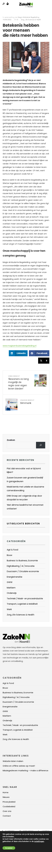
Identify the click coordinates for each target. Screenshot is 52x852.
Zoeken (11, 440)
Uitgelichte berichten (23, 523)
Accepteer (9, 848)
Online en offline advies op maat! (19, 766)
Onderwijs (12, 593)
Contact (7, 816)
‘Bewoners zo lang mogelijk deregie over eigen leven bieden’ (18, 382)
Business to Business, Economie (22, 560)
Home (5, 792)
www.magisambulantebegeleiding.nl (19, 345)
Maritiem (11, 587)
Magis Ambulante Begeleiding (29, 17)
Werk (9, 609)
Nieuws (6, 797)
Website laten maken (13, 761)
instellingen (39, 841)
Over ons (7, 811)
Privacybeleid (9, 802)
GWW (9, 582)
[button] (18, 353)
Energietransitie (14, 576)
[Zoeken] (40, 445)
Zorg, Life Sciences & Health (31, 19)
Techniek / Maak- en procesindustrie (25, 598)
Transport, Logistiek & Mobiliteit (22, 603)
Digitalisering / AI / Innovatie (21, 566)
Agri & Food (12, 549)
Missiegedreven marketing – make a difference (25, 770)
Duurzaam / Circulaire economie (23, 571)
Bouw (9, 555)
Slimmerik (27, 402)
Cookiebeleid (9, 806)
